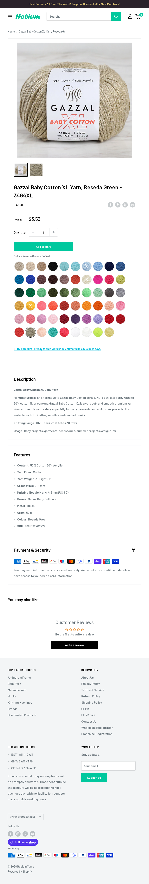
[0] (138, 16)
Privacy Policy (90, 683)
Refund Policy (90, 696)
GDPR (85, 709)
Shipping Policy (91, 702)
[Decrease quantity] (33, 232)
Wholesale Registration (97, 727)
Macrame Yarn (17, 690)
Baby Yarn (14, 683)
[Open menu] (10, 16)
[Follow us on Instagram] (18, 833)
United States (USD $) (22, 816)
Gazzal (19, 205)
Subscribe (94, 777)
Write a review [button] (74, 645)
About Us (87, 677)
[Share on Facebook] (110, 204)
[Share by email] (132, 204)
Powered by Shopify (20, 871)
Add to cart (43, 246)
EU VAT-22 (88, 715)
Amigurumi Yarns (19, 677)
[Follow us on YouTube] (32, 833)
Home (11, 31)
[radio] (19, 266)
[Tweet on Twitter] (125, 204)
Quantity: (20, 232)
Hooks (12, 696)
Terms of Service (92, 690)
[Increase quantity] (53, 232)
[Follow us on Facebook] (10, 833)
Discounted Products (22, 715)
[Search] (116, 16)
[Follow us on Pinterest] (25, 833)
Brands (12, 709)
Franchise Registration (97, 734)
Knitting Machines (20, 702)
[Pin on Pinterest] (117, 204)
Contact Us (88, 721)
